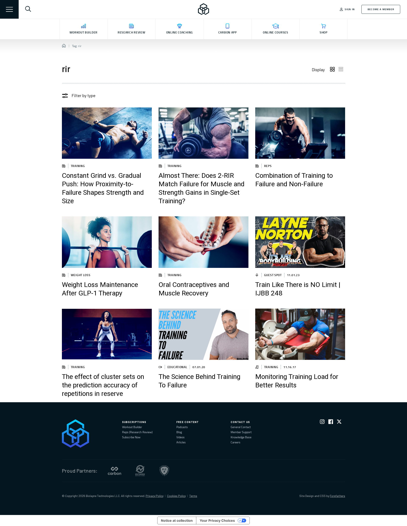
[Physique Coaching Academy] (164, 471)
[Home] (64, 46)
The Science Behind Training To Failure (199, 381)
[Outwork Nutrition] (140, 471)
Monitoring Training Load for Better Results (296, 381)
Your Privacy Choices (217, 520)
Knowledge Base (241, 437)
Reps (268, 166)
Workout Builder (132, 427)
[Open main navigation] (9, 9)
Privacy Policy (154, 496)
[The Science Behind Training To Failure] (203, 334)
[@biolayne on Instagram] (322, 422)
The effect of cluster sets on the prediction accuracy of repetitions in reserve (103, 385)
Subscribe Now (131, 437)
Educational (177, 367)
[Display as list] (340, 69)
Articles (181, 442)
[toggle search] (28, 9)
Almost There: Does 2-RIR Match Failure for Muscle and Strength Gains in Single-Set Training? (201, 188)
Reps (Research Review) (137, 432)
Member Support (241, 432)
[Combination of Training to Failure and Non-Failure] (300, 133)
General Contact (241, 427)
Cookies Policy (176, 496)
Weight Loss (81, 275)
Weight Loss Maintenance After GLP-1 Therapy (100, 289)
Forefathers (337, 496)
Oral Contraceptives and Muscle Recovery (194, 289)
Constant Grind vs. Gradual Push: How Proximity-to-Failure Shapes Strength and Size (103, 188)
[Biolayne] (203, 9)
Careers (235, 442)
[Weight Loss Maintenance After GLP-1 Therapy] (107, 242)
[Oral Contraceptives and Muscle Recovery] (203, 242)
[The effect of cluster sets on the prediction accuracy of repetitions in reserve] (107, 334)
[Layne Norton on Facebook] (330, 422)
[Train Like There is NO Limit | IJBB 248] (300, 242)
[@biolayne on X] (339, 422)
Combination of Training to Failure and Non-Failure (294, 179)
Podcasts (182, 427)
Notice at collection (177, 520)
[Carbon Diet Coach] (114, 471)
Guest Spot (273, 275)
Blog (179, 432)
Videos (180, 437)
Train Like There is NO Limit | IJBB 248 (297, 289)
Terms (193, 496)
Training (78, 166)
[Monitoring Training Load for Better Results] (300, 334)
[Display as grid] (332, 69)
